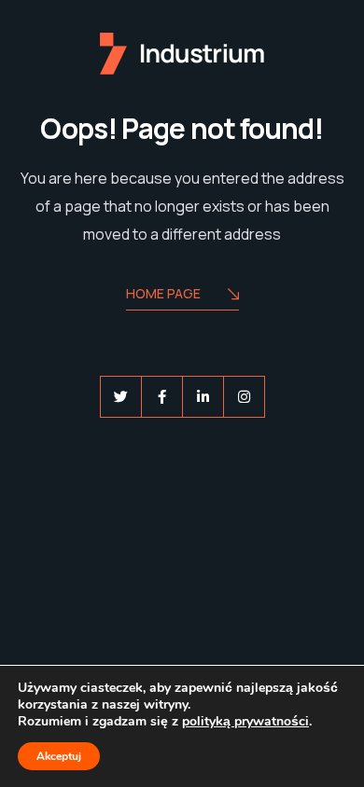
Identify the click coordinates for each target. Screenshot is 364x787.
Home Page (163, 293)
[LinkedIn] (203, 397)
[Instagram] (244, 397)
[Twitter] (121, 397)
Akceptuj (58, 756)
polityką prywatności (245, 721)
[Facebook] (162, 397)
